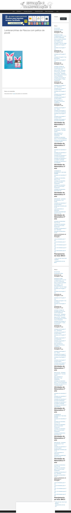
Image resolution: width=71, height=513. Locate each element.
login (14, 93)
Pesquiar (56, 16)
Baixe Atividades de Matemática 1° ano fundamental (58, 134)
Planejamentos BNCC (39, 11)
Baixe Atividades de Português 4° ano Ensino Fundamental (59, 101)
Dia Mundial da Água (58, 29)
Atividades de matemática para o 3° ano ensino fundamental (59, 182)
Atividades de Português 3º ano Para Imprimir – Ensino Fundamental (60, 79)
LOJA (57, 11)
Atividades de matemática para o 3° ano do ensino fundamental (59, 186)
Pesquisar (63, 18)
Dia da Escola (57, 28)
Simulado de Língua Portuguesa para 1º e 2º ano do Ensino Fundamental (60, 36)
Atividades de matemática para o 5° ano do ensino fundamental (59, 225)
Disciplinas (19, 11)
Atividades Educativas (28, 11)
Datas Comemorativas (49, 11)
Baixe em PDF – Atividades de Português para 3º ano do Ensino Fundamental (60, 75)
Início (14, 11)
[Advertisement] (26, 43)
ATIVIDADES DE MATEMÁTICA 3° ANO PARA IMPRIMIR (60, 172)
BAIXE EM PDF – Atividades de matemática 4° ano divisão (60, 200)
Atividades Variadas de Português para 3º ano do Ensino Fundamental (59, 68)
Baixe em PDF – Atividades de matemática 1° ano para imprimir (60, 130)
